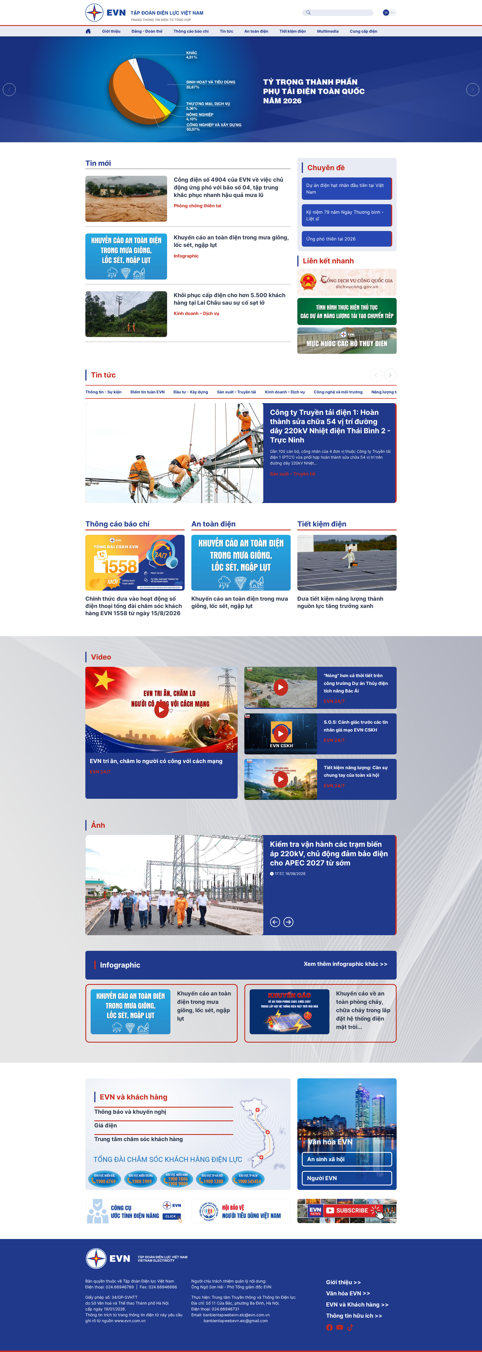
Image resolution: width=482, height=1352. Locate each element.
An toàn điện (213, 523)
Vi (386, 13)
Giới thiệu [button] (111, 31)
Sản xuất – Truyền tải (236, 391)
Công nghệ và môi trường (338, 391)
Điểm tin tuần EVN (148, 391)
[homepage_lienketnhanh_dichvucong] (347, 282)
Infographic (186, 256)
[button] (472, 89)
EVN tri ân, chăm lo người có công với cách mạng (156, 761)
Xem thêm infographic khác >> (346, 964)
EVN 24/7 (100, 771)
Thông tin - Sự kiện (103, 391)
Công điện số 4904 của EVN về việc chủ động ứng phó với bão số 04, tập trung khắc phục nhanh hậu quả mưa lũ (228, 187)
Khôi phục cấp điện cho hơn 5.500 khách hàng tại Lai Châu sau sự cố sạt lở (392, 421)
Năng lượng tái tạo (389, 391)
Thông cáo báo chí (191, 31)
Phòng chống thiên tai (197, 205)
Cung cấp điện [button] (363, 31)
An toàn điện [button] (256, 31)
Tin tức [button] (226, 31)
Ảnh (98, 825)
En (392, 13)
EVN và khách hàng (133, 1097)
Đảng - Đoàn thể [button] (147, 31)
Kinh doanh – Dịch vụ (196, 313)
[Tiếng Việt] (144, 12)
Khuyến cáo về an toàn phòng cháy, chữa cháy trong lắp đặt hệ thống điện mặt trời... (363, 1010)
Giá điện (105, 1125)
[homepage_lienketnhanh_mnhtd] (347, 340)
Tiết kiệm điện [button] (292, 31)
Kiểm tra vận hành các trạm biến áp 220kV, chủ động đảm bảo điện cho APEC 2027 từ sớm (329, 853)
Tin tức (103, 375)
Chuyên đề (326, 167)
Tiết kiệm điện (321, 523)
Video (101, 657)
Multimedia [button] (328, 31)
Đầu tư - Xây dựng (190, 391)
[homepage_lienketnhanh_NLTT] (347, 311)
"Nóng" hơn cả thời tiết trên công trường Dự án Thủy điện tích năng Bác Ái (356, 683)
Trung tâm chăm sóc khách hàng (138, 1139)
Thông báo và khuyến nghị (130, 1111)
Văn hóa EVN (330, 1141)
